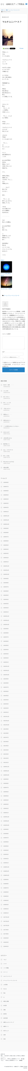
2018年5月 (6, 896)
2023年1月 (6, 662)
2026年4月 (6, 499)
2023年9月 (6, 628)
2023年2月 (6, 658)
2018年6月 (6, 892)
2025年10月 (6, 524)
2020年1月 (6, 812)
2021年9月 (6, 729)
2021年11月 (6, 720)
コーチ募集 (6, 968)
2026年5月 (6, 495)
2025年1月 (6, 561)
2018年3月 (6, 904)
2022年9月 (6, 678)
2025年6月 (6, 540)
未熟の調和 (6, 467)
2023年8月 (6, 632)
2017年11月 (6, 921)
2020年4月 (6, 800)
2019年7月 (6, 837)
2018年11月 (6, 871)
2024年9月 (6, 578)
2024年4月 (6, 599)
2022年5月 (6, 695)
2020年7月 (6, 787)
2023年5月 (6, 645)
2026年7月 (6, 486)
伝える (5, 988)
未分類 (5, 1005)
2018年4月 (6, 900)
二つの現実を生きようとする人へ (11, 426)
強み (4, 993)
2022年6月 (6, 691)
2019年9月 (6, 829)
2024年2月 (6, 607)
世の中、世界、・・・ (8, 385)
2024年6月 (6, 591)
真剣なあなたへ (7, 420)
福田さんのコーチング (8, 1022)
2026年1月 (6, 511)
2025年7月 (6, 536)
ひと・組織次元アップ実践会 (12, 4)
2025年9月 (6, 528)
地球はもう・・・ (7, 414)
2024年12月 (6, 566)
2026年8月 (6, 482)
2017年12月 (6, 917)
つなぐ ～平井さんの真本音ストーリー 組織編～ (12, 1060)
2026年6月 (6, 490)
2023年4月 (6, 649)
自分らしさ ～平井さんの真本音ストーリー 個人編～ (13, 1058)
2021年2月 (6, 758)
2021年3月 (6, 754)
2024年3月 (6, 603)
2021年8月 (6, 733)
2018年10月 (6, 875)
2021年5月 (6, 745)
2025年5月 (6, 545)
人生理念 (5, 984)
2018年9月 (6, 879)
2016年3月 (6, 942)
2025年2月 (6, 557)
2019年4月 (6, 850)
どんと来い (6, 390)
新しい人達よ (6, 455)
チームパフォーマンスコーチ (11, 295)
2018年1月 (6, 913)
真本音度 (5, 1018)
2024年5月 (6, 595)
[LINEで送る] (6, 48)
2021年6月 (6, 741)
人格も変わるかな (7, 438)
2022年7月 (6, 687)
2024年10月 (6, 574)
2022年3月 (6, 704)
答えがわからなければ (8, 461)
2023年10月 (6, 624)
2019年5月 (6, 846)
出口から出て (6, 432)
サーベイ (5, 972)
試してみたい (6, 396)
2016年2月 (6, 946)
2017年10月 (6, 925)
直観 (4, 1009)
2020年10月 (6, 775)
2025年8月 (6, 532)
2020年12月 (6, 766)
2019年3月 (6, 854)
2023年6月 (6, 641)
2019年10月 (6, 825)
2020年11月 (6, 770)
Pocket (21, 48)
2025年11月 (6, 520)
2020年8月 (6, 783)
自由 (4, 1039)
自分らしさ (6, 1030)
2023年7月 (6, 637)
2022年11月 (6, 670)
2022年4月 (6, 699)
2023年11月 (6, 620)
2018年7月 (6, 888)
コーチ (5, 963)
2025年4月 (6, 549)
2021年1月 (6, 762)
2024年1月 (6, 612)
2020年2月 (6, 808)
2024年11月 (6, 570)
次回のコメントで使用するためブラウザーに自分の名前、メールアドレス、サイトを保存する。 (13, 364)
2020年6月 (6, 791)
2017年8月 (6, 933)
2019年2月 (6, 858)
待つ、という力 (7, 402)
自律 (4, 1034)
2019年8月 (6, 833)
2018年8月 (6, 883)
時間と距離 (6, 1001)
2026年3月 (6, 503)
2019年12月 (6, 816)
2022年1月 (6, 712)
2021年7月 (6, 737)
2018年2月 (6, 908)
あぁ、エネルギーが (8, 449)
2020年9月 (6, 779)
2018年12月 (6, 867)
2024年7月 (6, 586)
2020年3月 (6, 804)
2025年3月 (6, 553)
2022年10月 (6, 674)
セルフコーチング (7, 976)
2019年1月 (6, 862)
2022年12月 (6, 666)
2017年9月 (6, 929)
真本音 (5, 1013)
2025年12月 (6, 515)
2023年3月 (6, 653)
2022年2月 (6, 708)
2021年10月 (6, 724)
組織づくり (6, 1026)
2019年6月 (6, 841)
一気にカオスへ (7, 408)
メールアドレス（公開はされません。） (10, 357)
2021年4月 (6, 750)
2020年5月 (6, 796)
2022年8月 (6, 683)
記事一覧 (3, 1054)
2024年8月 (6, 582)
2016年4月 (6, 938)
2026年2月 (6, 507)
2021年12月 (6, 716)
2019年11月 (6, 821)
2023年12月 (6, 616)
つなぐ (5, 959)
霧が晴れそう (6, 444)
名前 (3, 351)
